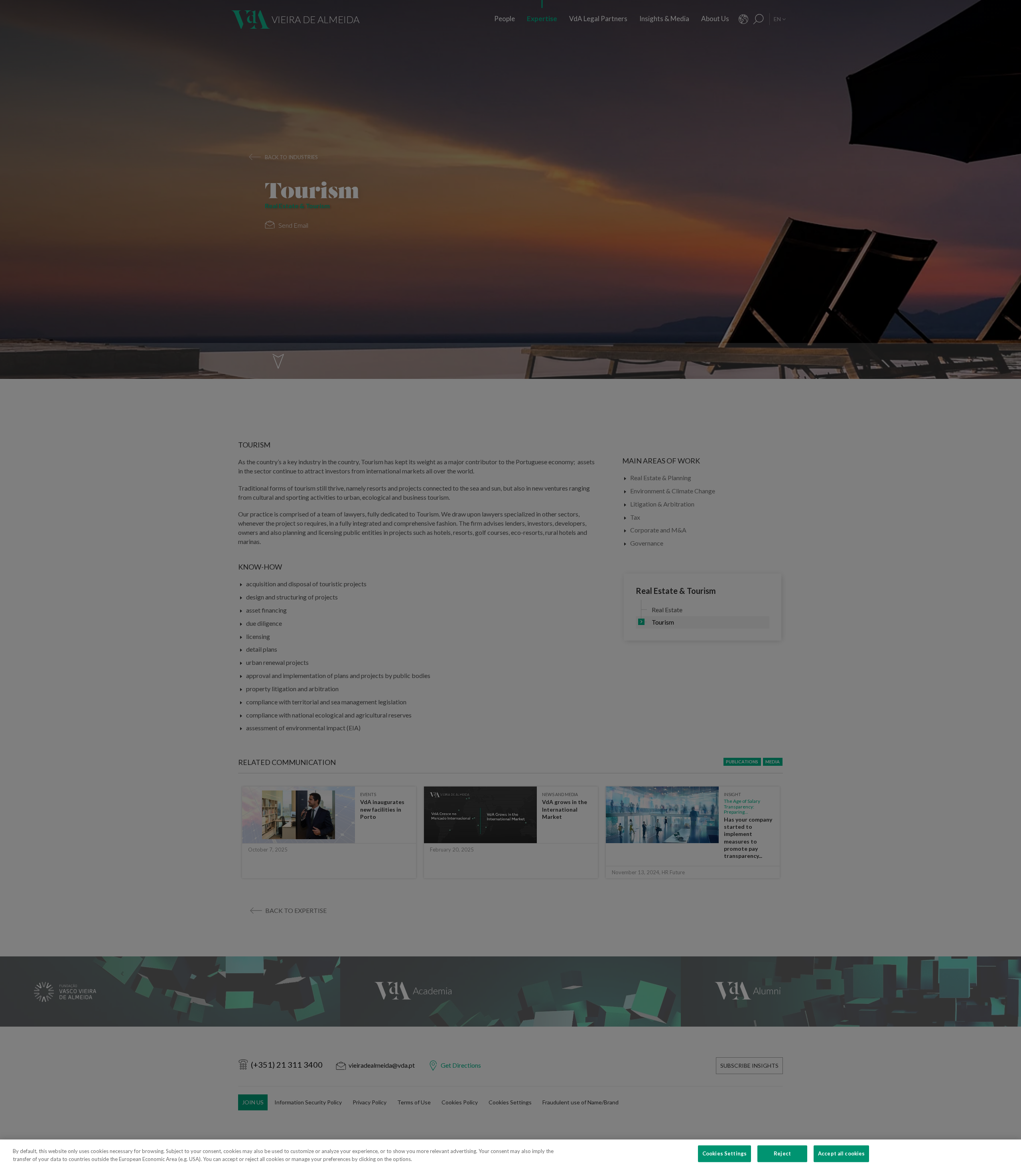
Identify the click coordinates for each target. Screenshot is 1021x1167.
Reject (782, 1153)
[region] (510, 1153)
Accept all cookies (841, 1153)
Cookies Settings (724, 1153)
